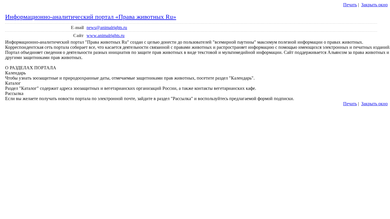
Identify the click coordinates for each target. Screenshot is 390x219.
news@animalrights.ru (107, 27)
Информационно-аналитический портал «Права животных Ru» (90, 16)
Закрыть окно (374, 4)
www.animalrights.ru (105, 35)
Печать (350, 4)
